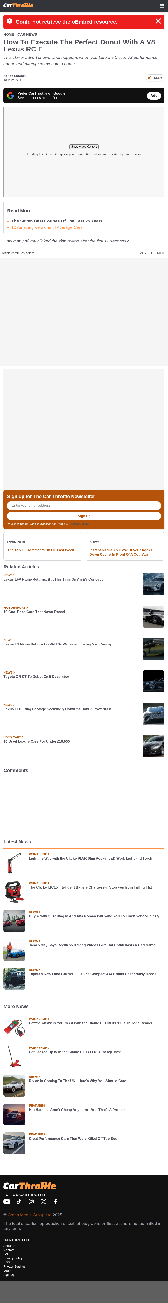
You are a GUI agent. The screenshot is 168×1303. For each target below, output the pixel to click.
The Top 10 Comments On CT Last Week (40, 550)
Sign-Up (9, 1274)
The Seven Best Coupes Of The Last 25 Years (57, 221)
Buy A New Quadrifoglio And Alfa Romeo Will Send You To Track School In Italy (94, 916)
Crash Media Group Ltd (30, 1215)
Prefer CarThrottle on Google (41, 93)
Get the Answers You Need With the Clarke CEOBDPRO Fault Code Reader (90, 1023)
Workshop (38, 854)
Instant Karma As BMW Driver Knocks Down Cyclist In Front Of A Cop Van (120, 552)
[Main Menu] (162, 6)
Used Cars (12, 737)
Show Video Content (84, 146)
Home (9, 34)
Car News (27, 34)
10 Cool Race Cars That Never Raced (34, 612)
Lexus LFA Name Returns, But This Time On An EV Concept (53, 579)
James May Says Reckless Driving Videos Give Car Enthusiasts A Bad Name (92, 945)
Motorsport (15, 607)
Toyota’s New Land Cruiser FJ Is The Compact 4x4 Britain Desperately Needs (92, 974)
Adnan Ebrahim (15, 76)
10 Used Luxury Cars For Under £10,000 (37, 741)
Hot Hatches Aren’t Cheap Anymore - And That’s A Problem (77, 1110)
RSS (7, 1262)
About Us (10, 1245)
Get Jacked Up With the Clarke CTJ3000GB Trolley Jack (75, 1052)
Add (154, 95)
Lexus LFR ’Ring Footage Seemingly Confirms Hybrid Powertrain (57, 709)
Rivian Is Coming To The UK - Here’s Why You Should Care (77, 1081)
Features (37, 1105)
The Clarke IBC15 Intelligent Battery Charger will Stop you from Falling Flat (90, 887)
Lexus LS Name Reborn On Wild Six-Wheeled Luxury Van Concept (59, 644)
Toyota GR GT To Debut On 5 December (36, 677)
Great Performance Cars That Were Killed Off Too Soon (74, 1139)
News (8, 575)
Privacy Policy (78, 523)
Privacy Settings (15, 1266)
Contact (9, 1249)
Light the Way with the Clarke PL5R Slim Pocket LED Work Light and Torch (90, 858)
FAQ (7, 1253)
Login (7, 1270)
